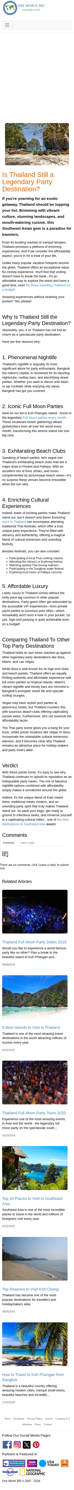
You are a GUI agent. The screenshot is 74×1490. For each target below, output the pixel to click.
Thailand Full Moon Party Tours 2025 (34, 1113)
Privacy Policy (34, 1418)
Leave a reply (27, 842)
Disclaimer (18, 1418)
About (7, 1418)
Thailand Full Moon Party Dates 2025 (34, 942)
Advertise (27, 1424)
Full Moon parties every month (44, 417)
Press (38, 1424)
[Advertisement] (37, 80)
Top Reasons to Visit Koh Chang (30, 1289)
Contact (48, 1424)
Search (49, 1418)
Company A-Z (63, 1418)
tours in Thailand (14, 522)
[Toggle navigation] (7, 25)
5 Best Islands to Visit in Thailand (31, 1027)
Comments (8, 842)
